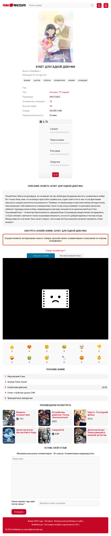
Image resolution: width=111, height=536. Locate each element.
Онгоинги (48, 521)
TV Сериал (64, 92)
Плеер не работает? (55, 250)
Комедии (82, 80)
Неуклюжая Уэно (16, 376)
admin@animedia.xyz (33, 529)
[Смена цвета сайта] (99, 5)
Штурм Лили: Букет (17, 382)
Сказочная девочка (17, 387)
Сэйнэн (47, 80)
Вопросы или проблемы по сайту (68, 521)
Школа (37, 80)
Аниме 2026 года (35, 521)
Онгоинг (54, 92)
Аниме (27, 80)
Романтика (59, 80)
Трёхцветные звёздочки (19, 398)
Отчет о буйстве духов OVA (21, 392)
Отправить (19, 512)
